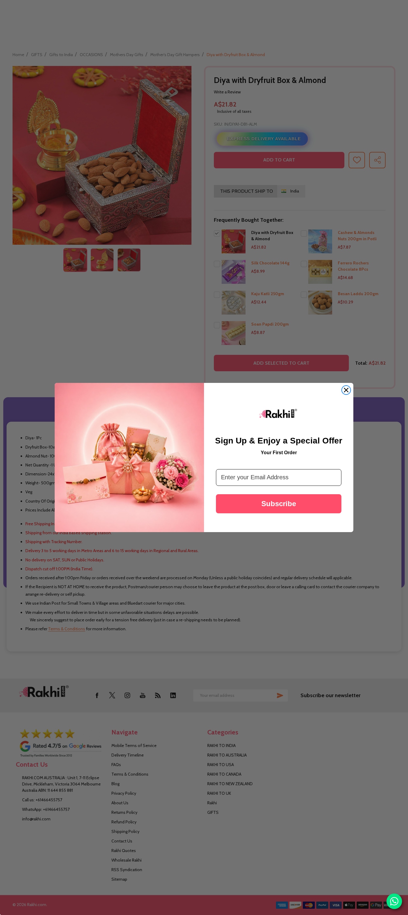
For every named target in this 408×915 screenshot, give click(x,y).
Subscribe (278, 504)
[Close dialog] (346, 390)
